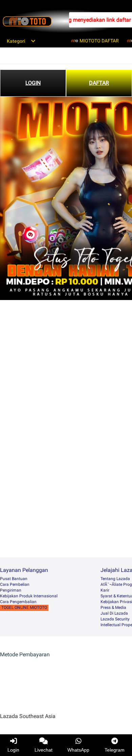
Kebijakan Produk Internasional (29, 596)
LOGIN (33, 83)
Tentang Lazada (115, 578)
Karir (105, 590)
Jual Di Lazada (114, 613)
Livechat (43, 750)
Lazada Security (115, 619)
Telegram (115, 750)
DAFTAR (99, 83)
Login (13, 750)
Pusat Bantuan (13, 578)
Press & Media (113, 607)
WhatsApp (78, 750)
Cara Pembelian (14, 584)
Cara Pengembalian (18, 601)
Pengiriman (10, 590)
